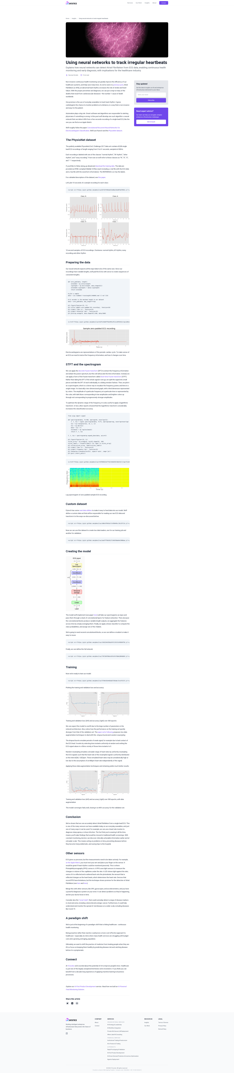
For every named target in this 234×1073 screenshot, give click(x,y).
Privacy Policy (162, 1026)
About (154, 3)
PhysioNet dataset (115, 131)
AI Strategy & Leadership (114, 1024)
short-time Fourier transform (111, 377)
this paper (101, 177)
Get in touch (151, 122)
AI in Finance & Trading (113, 1043)
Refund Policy (162, 1029)
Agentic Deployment (113, 1059)
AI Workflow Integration (114, 1028)
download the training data (104, 166)
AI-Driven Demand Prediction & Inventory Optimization (123, 1056)
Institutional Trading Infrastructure (117, 1040)
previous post (118, 85)
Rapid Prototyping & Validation (116, 1049)
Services (130, 3)
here (95, 615)
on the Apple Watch (73, 863)
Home (67, 18)
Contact (163, 3)
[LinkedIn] (67, 1033)
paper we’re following (105, 732)
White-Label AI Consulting (114, 1034)
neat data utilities (85, 510)
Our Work (139, 3)
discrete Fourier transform (88, 371)
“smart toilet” (83, 900)
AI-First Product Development (85, 986)
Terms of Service (163, 1022)
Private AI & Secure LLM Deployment (117, 1031)
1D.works (71, 966)
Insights (147, 3)
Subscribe (151, 100)
